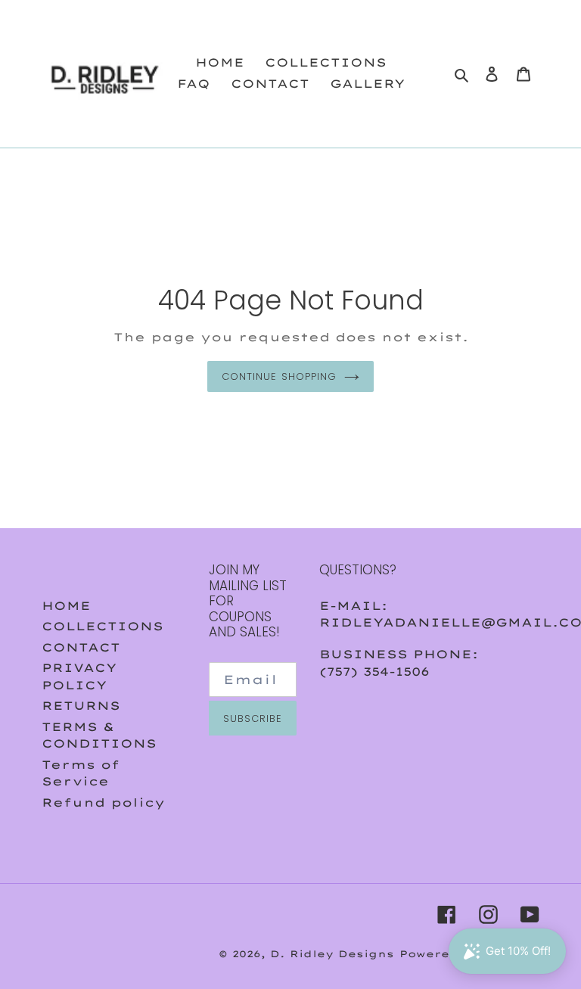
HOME (66, 606)
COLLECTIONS (102, 626)
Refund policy (103, 802)
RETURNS (81, 705)
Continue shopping (279, 376)
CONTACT (81, 647)
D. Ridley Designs (332, 953)
